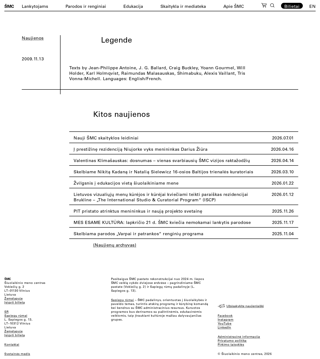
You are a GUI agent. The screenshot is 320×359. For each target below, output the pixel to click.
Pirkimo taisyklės (231, 344)
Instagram (226, 319)
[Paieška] (272, 5)
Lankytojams (35, 6)
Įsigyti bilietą (14, 302)
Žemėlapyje (13, 298)
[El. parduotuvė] (264, 5)
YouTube (225, 323)
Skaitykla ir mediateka (183, 6)
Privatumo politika (232, 340)
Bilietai (292, 6)
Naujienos (33, 38)
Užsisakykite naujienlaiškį (245, 306)
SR (6, 312)
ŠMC (9, 6)
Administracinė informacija (239, 337)
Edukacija (133, 6)
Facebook (225, 316)
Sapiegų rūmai (15, 316)
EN (312, 6)
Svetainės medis (17, 354)
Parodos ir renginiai (86, 6)
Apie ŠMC (233, 6)
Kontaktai (11, 344)
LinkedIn (224, 327)
